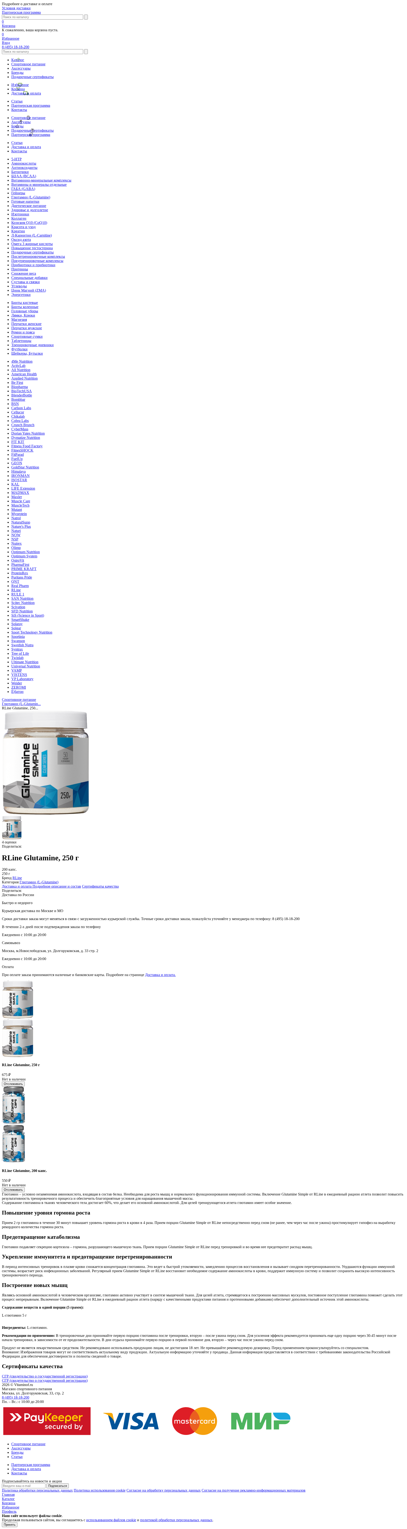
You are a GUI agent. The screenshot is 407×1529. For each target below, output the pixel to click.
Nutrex (16, 543)
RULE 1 (17, 594)
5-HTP (16, 159)
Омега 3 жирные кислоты (32, 244)
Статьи (17, 101)
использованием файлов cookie (111, 1520)
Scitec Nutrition (23, 603)
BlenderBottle (21, 395)
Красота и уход (23, 227)
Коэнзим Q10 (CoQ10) (29, 223)
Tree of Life (20, 653)
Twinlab (17, 658)
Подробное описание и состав (57, 886)
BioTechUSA (21, 391)
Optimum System (24, 556)
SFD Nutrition (22, 611)
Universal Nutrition (25, 666)
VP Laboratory (22, 679)
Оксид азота (21, 240)
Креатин (18, 231)
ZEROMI (18, 687)
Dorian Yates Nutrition (28, 433)
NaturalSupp (20, 522)
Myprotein (19, 514)
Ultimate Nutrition (24, 662)
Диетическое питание (28, 206)
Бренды (17, 73)
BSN (15, 404)
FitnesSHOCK (22, 450)
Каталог (17, 60)
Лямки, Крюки (23, 315)
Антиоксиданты (24, 168)
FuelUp (17, 459)
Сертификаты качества (100, 886)
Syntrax (17, 649)
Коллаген (18, 218)
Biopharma (19, 387)
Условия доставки (16, 8)
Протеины (19, 269)
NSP (14, 539)
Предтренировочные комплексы (37, 261)
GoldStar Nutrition (25, 467)
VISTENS (19, 675)
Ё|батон (17, 692)
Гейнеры (18, 193)
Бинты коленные (24, 307)
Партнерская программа (21, 12)
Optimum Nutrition (25, 552)
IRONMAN (20, 476)
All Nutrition (20, 370)
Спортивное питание (28, 64)
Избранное (20, 85)
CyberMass (19, 429)
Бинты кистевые (24, 303)
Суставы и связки (25, 282)
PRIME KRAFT (24, 569)
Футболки (19, 349)
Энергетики (21, 295)
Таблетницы (21, 341)
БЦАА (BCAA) (23, 176)
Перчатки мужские (26, 328)
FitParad (17, 455)
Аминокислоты (23, 163)
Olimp (16, 548)
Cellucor (17, 412)
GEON (16, 463)
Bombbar (18, 399)
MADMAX (20, 493)
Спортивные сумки (27, 336)
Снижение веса (23, 273)
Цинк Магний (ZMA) (28, 290)
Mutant (16, 510)
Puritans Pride (21, 577)
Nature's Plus (21, 526)
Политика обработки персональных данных (37, 1490)
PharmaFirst (20, 565)
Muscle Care (20, 501)
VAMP (16, 670)
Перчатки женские (26, 324)
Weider (16, 683)
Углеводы (19, 286)
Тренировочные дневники (32, 345)
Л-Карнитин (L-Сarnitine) (31, 235)
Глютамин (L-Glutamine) (30, 197)
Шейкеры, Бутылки (27, 353)
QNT (15, 582)
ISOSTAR (19, 480)
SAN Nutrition (22, 598)
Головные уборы (24, 311)
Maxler (16, 497)
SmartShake (20, 620)
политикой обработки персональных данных (176, 1520)
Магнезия (19, 320)
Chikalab (18, 416)
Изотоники (20, 214)
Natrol (16, 518)
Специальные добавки (29, 278)
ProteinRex (19, 573)
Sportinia (18, 637)
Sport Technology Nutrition (31, 632)
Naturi (16, 531)
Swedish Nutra (22, 645)
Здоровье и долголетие (29, 210)
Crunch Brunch (22, 425)
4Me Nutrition (22, 361)
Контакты (19, 110)
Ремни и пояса (23, 332)
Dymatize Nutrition (25, 438)
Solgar (16, 628)
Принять (10, 1524)
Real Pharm (20, 586)
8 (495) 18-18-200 (15, 47)
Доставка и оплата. (160, 975)
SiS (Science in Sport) (27, 615)
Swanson (18, 641)
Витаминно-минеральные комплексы (41, 180)
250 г (6, 874)
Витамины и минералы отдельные (39, 185)
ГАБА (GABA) (23, 189)
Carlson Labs (21, 408)
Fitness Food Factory (27, 446)
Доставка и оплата (26, 93)
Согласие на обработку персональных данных (163, 1490)
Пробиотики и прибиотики (33, 265)
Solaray (17, 624)
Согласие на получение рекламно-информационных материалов (253, 1490)
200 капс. (9, 869)
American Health (24, 374)
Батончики (20, 172)
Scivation (18, 607)
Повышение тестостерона (32, 248)
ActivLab (18, 366)
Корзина (18, 89)
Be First (17, 383)
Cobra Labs (20, 421)
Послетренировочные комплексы (38, 256)
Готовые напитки (25, 201)
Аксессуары (21, 68)
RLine (16, 590)
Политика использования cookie (100, 1490)
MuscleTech (20, 505)
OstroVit (17, 560)
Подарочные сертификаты (32, 77)
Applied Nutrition (24, 378)
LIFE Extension (23, 488)
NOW (15, 535)
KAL (15, 484)
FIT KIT (17, 442)
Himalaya (18, 471)
